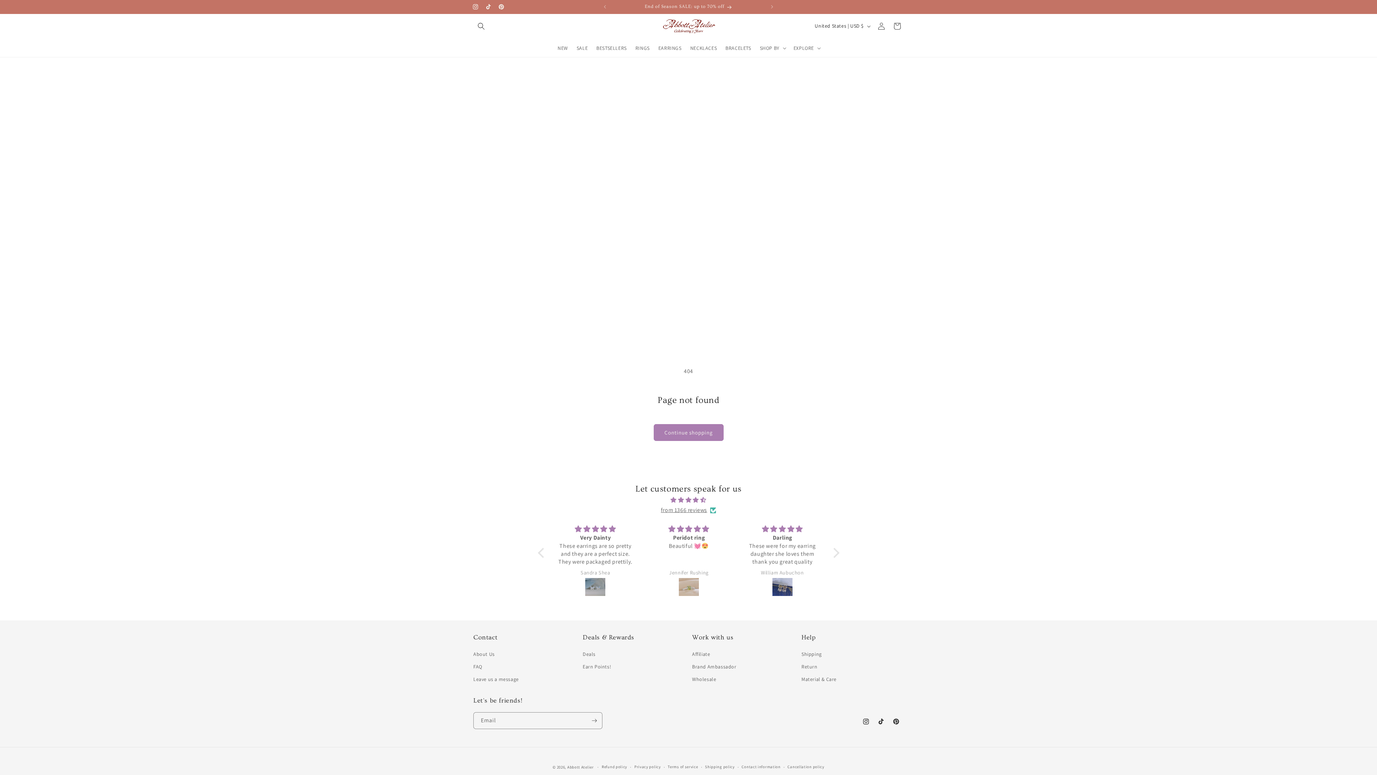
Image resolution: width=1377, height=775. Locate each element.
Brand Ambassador (714, 666)
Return (809, 666)
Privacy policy (647, 766)
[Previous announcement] (605, 7)
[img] (688, 500)
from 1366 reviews (684, 510)
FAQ (477, 666)
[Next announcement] (772, 7)
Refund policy (614, 766)
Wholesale (704, 679)
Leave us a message (496, 679)
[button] (481, 26)
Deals (589, 654)
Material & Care (819, 679)
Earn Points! (597, 666)
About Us (484, 654)
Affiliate (701, 654)
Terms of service (683, 766)
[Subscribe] (594, 720)
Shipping (811, 654)
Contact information (761, 766)
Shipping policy (720, 766)
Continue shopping (688, 432)
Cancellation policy (805, 766)
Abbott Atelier (580, 767)
